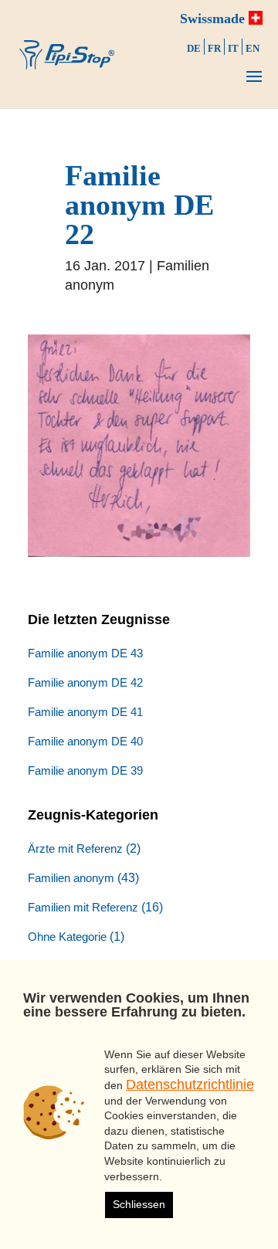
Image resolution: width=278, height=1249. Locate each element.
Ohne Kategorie (67, 936)
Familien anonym (71, 877)
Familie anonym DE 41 (85, 711)
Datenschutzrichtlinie (190, 1084)
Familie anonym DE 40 (85, 741)
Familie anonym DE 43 (85, 653)
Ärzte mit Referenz (75, 848)
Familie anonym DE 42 (85, 682)
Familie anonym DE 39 (85, 770)
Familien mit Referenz (83, 907)
